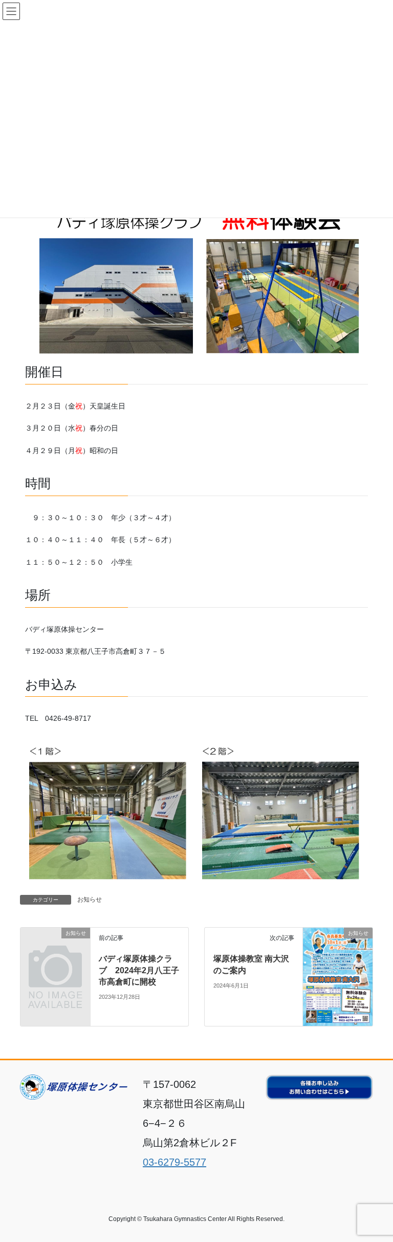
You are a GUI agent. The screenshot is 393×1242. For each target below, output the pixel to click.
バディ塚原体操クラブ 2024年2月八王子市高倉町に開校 (139, 970)
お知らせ (89, 899)
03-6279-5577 (174, 1162)
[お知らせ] (55, 949)
